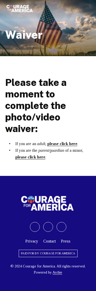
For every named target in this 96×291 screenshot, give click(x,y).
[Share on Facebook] (48, 227)
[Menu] (88, 8)
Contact (49, 241)
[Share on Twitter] (35, 227)
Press (65, 241)
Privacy (31, 241)
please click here (62, 144)
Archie (57, 272)
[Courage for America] (20, 9)
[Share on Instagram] (61, 227)
